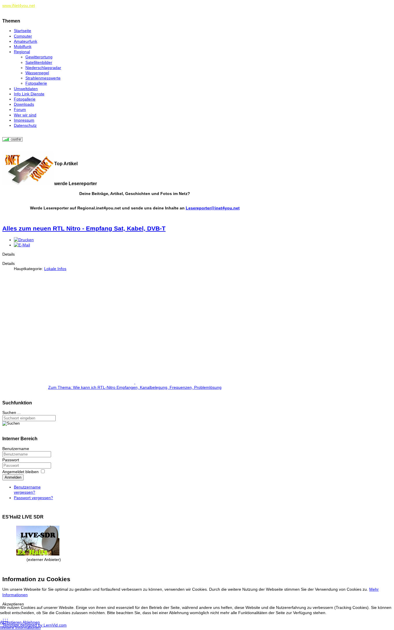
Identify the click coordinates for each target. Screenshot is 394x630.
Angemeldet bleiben (20, 471)
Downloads (24, 104)
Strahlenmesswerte (43, 78)
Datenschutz (25, 125)
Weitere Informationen (20, 627)
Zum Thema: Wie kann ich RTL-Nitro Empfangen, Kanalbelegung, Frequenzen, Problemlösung (135, 387)
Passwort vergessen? (33, 497)
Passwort (10, 460)
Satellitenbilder (38, 62)
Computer (23, 36)
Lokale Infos (55, 268)
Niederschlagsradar (43, 67)
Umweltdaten (26, 88)
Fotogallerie (36, 83)
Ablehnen (31, 622)
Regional (22, 51)
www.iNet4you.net (18, 5)
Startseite (22, 30)
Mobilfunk (22, 46)
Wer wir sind (25, 115)
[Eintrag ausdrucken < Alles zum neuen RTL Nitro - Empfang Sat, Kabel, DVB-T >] (24, 239)
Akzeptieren (11, 622)
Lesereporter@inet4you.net (213, 208)
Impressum (24, 120)
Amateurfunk (25, 41)
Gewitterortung (38, 57)
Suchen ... (11, 412)
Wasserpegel (37, 72)
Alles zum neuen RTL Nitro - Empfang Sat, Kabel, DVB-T (84, 228)
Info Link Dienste (29, 94)
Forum (20, 109)
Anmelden (13, 477)
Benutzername (15, 448)
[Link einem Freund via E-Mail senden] (22, 245)
